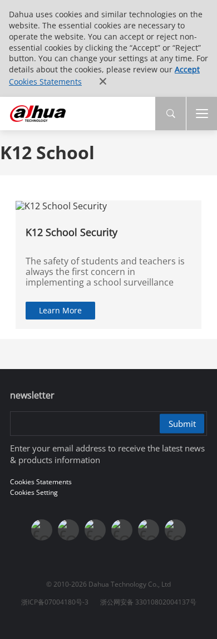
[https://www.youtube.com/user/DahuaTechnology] (95, 529)
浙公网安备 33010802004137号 (148, 602)
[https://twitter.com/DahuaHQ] (41, 529)
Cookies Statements (45, 81)
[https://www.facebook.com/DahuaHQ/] (68, 529)
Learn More (60, 310)
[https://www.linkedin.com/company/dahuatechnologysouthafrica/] (175, 529)
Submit (182, 423)
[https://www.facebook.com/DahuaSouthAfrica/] (148, 529)
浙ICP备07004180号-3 (54, 602)
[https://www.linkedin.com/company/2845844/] (121, 529)
